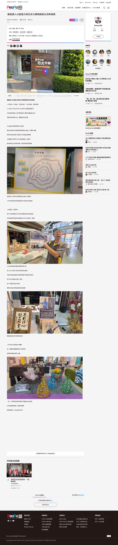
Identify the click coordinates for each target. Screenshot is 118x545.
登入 (82, 2)
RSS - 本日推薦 (99, 521)
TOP (109, 536)
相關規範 (26, 521)
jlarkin (87, 55)
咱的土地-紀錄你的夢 (65, 524)
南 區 (22, 28)
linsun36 (98, 25)
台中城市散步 (14, 483)
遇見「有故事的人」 (82, 527)
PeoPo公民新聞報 (47, 519)
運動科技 (29, 32)
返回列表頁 (45, 505)
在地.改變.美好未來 (82, 524)
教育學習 (15, 32)
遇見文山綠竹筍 (90, 165)
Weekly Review (29, 527)
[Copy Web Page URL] (21, 46)
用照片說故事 (63, 527)
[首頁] (14, 7)
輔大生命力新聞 (92, 184)
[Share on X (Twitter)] (14, 46)
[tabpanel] (45, 500)
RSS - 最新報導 (99, 519)
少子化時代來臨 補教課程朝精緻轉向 (98, 157)
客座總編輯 (45, 529)
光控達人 (40, 36)
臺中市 (18, 28)
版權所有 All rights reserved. (16, 39)
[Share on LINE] (18, 46)
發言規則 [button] (81, 495)
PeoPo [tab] (39, 495)
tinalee (101, 55)
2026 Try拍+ (63, 519)
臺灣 (13, 28)
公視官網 (101, 2)
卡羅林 (90, 174)
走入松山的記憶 (90, 172)
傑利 (108, 55)
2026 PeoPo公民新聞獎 (66, 521)
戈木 (89, 142)
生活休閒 (22, 32)
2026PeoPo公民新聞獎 (92, 128)
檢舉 (82, 20)
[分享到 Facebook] (11, 46)
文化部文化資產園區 (31, 36)
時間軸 (26, 524)
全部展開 (97, 68)
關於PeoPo (27, 519)
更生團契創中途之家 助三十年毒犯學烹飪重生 (97, 181)
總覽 (63, 8)
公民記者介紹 (46, 527)
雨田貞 (90, 191)
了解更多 (98, 36)
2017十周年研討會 (81, 521)
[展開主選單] (108, 7)
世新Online (91, 159)
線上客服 (108, 2)
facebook (8, 521)
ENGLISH (95, 2)
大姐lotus (94, 55)
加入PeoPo (88, 2)
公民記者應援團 (46, 524)
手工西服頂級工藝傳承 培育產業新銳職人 (98, 139)
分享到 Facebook (81, 51)
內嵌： (10, 96)
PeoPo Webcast (46, 521)
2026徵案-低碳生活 (82, 519)
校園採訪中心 (86, 8)
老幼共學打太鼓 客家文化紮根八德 (97, 190)
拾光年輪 (21, 36)
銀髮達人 (15, 36)
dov (89, 151)
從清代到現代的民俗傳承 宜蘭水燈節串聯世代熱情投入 (98, 149)
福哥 (89, 167)
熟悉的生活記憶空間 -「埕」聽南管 (20, 480)
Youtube (13, 521)
